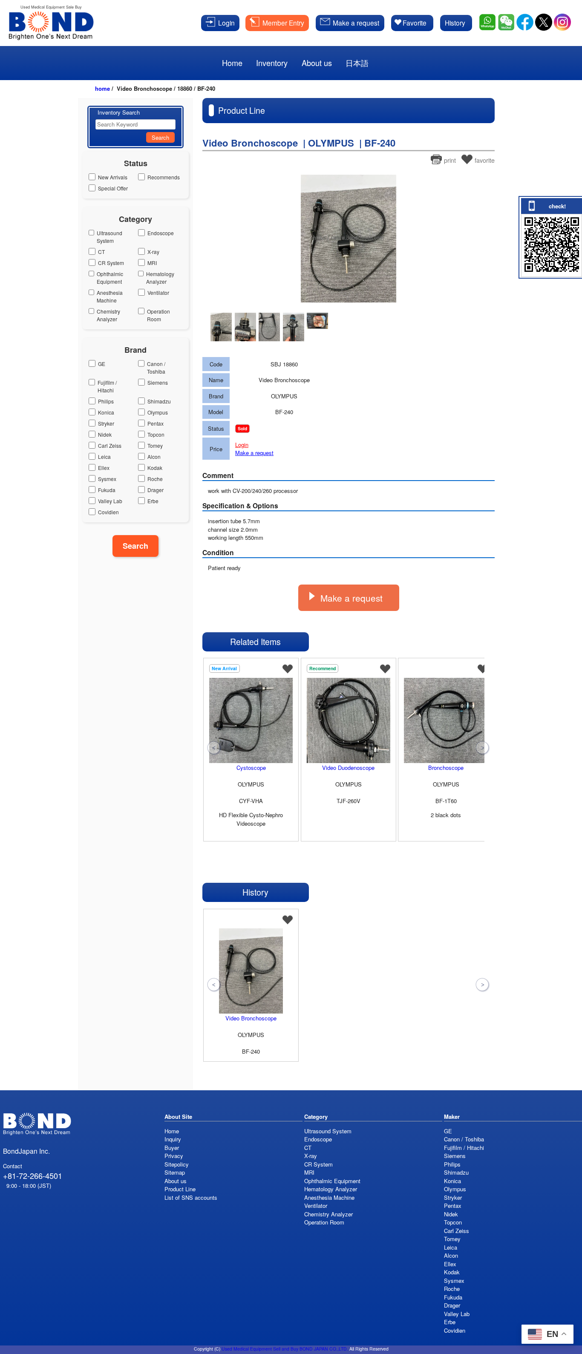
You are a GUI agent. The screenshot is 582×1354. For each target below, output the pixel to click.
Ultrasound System (109, 236)
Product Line (180, 1189)
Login (241, 445)
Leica (104, 456)
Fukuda (106, 489)
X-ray (153, 251)
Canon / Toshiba (156, 367)
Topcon (155, 434)
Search (160, 137)
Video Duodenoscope (348, 767)
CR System (111, 262)
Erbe (152, 500)
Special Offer (113, 188)
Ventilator (158, 292)
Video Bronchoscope (251, 1018)
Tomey (155, 445)
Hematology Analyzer (160, 277)
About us (175, 1181)
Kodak (154, 467)
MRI (152, 262)
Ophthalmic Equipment (110, 277)
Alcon (154, 456)
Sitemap (174, 1172)
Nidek (105, 434)
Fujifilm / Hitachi (107, 386)
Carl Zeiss (109, 445)
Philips (106, 401)
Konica (106, 412)
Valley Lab (110, 500)
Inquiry (172, 1139)
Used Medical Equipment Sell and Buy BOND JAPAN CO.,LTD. (285, 1348)
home (102, 88)
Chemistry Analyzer (108, 315)
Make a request (254, 453)
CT (101, 251)
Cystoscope (251, 767)
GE (101, 363)
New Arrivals (112, 177)
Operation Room (158, 315)
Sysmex (107, 478)
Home (171, 1131)
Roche (155, 478)
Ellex (103, 467)
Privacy (173, 1156)
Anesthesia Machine (110, 296)
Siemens (157, 382)
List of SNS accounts (190, 1197)
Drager (155, 489)
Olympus (157, 412)
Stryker (106, 423)
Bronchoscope (446, 767)
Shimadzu (159, 401)
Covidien (108, 512)
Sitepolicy (176, 1164)
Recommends (163, 177)
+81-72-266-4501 (32, 1175)
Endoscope (160, 232)
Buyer (171, 1148)
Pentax (155, 423)
